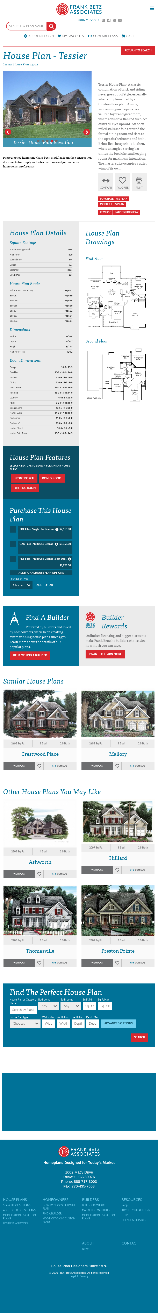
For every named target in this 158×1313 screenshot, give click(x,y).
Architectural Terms (136, 1210)
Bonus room (52, 478)
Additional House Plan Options (41, 573)
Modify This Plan (112, 204)
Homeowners (55, 1199)
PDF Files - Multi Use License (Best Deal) (45, 562)
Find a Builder (52, 1213)
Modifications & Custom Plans (19, 1217)
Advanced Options (118, 1023)
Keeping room (25, 488)
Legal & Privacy (79, 1276)
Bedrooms (44, 999)
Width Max (63, 1017)
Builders (90, 1199)
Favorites (73, 36)
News (85, 1249)
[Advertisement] (79, 1102)
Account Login (41, 36)
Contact (130, 1243)
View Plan (19, 765)
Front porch (24, 478)
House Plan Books (15, 1223)
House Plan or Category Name (23, 1001)
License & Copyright (135, 1220)
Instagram (120, 20)
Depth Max (92, 1017)
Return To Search (138, 50)
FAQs (125, 1205)
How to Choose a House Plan (59, 1207)
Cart (130, 36)
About (88, 1243)
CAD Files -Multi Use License (45, 544)
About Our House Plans (19, 1210)
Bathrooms (66, 999)
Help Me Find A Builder (30, 655)
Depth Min (77, 1017)
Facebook (108, 20)
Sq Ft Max (103, 999)
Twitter (114, 20)
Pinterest (103, 20)
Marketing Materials (96, 1210)
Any (44, 1006)
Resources (132, 1199)
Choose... (19, 585)
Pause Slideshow (126, 212)
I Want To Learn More (105, 654)
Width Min (48, 1017)
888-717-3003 (88, 20)
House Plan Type (19, 1017)
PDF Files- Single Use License (45, 529)
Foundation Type (19, 578)
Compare (105, 36)
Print (139, 187)
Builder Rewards (93, 1205)
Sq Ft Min (88, 999)
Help (125, 1215)
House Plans (15, 1199)
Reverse (105, 212)
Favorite (123, 187)
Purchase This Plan (114, 199)
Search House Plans (16, 1205)
